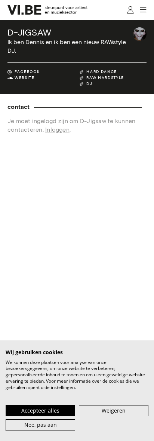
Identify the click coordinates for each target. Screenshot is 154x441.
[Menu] (143, 10)
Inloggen (57, 130)
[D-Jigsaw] (140, 34)
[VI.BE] (47, 10)
